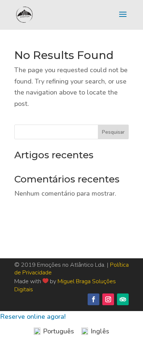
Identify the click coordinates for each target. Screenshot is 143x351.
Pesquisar (113, 132)
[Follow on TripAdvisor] (123, 299)
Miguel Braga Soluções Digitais (65, 285)
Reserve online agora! (33, 316)
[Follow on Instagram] (108, 299)
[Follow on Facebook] (93, 299)
